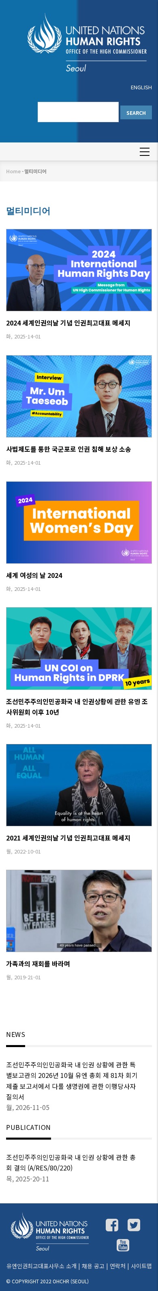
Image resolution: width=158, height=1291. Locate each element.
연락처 (118, 1266)
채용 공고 (93, 1266)
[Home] (79, 41)
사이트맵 (141, 1266)
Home (13, 171)
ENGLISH (141, 87)
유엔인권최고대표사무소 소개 (41, 1266)
